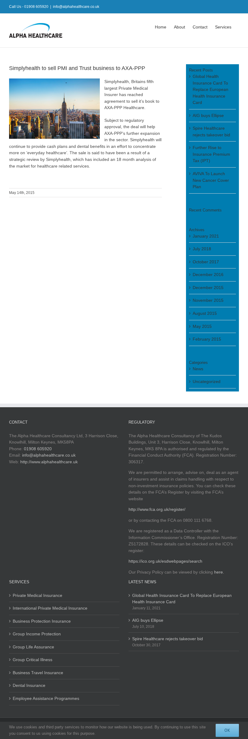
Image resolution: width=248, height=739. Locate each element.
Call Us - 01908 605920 (28, 7)
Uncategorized (206, 381)
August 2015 (205, 313)
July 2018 (202, 248)
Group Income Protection (37, 633)
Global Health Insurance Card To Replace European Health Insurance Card (210, 89)
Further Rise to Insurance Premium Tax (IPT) (211, 154)
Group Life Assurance (33, 646)
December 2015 (208, 287)
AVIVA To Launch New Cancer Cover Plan (211, 180)
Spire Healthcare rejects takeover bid (167, 638)
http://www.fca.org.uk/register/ (157, 509)
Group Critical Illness (32, 659)
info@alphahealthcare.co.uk (76, 7)
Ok (227, 730)
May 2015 (202, 326)
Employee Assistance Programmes (46, 698)
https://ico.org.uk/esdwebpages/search (165, 561)
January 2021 (206, 236)
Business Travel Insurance (38, 672)
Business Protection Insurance (42, 621)
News (198, 368)
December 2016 (208, 274)
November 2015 (208, 300)
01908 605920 (38, 448)
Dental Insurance (29, 685)
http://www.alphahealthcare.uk (49, 461)
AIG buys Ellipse (208, 115)
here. (219, 572)
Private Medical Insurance (37, 595)
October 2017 (206, 261)
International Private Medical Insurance (50, 608)
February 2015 (207, 339)
